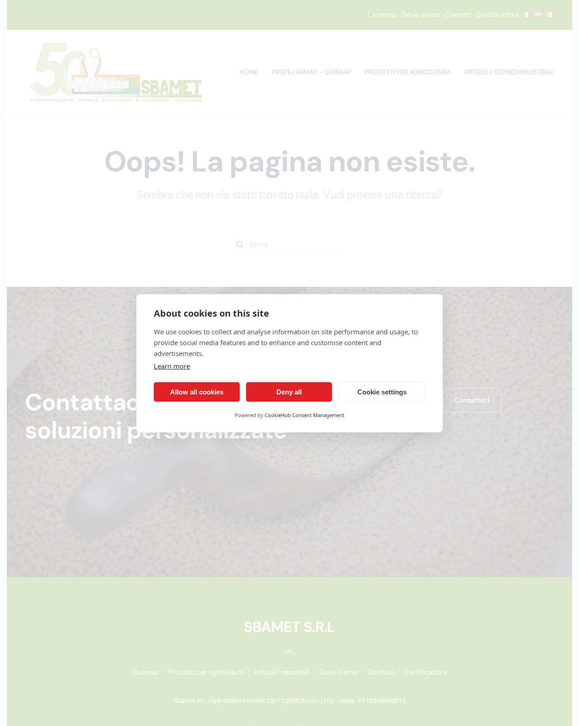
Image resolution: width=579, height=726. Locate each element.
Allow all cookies (196, 391)
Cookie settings (382, 391)
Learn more (172, 365)
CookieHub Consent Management (304, 415)
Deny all (289, 391)
